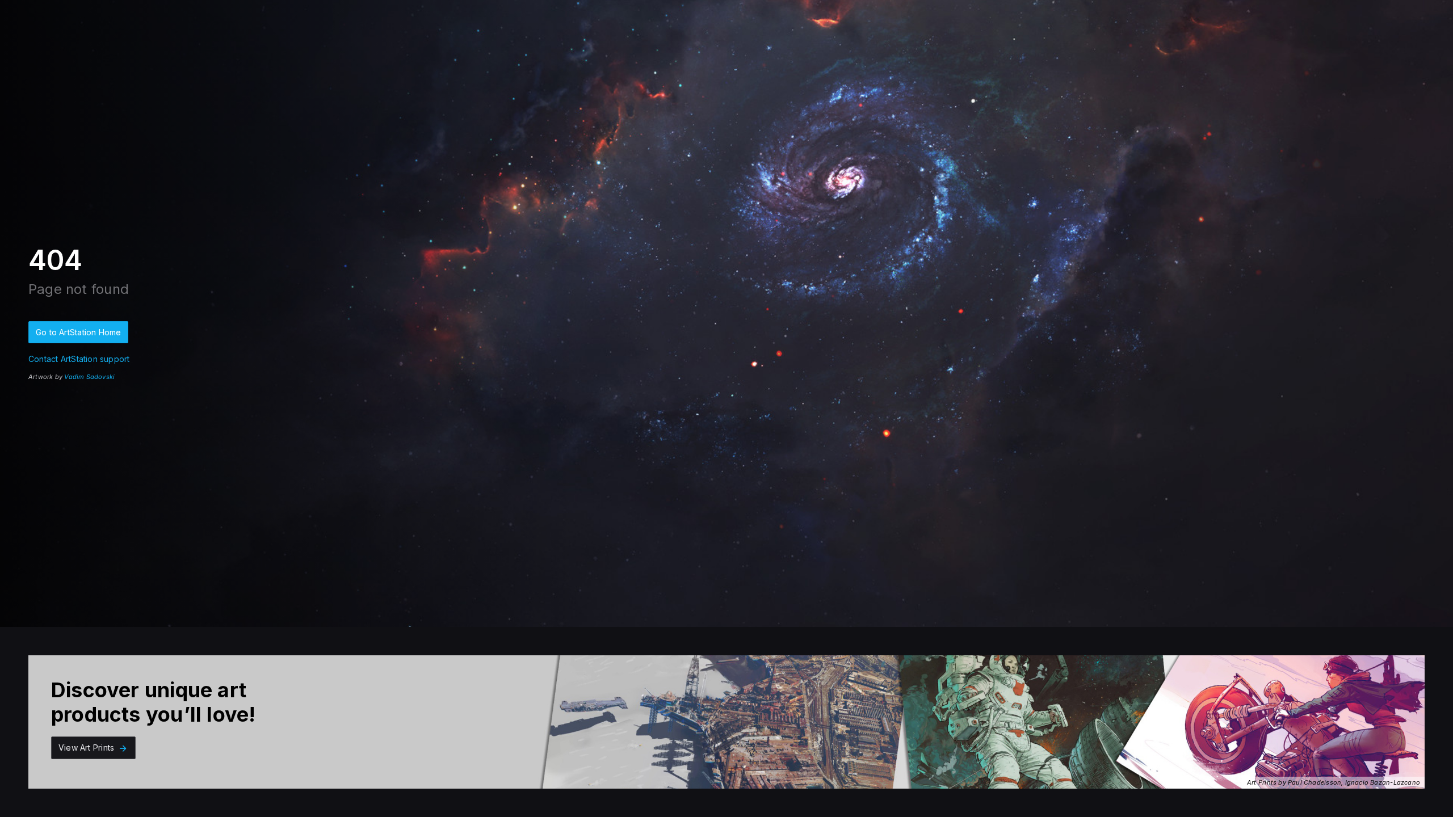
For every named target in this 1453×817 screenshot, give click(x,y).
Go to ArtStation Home (78, 332)
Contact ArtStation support (78, 359)
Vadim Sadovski (89, 377)
